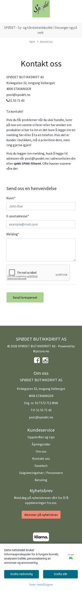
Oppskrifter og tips (41, 437)
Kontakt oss (46, 41)
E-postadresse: (17, 216)
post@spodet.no (41, 417)
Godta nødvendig (21, 574)
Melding (12, 234)
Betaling (41, 480)
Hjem (32, 41)
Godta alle (60, 574)
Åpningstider (41, 444)
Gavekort (41, 465)
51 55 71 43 (44, 410)
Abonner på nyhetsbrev (41, 515)
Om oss (41, 451)
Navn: (11, 198)
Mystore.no (41, 351)
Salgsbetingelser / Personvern (41, 473)
